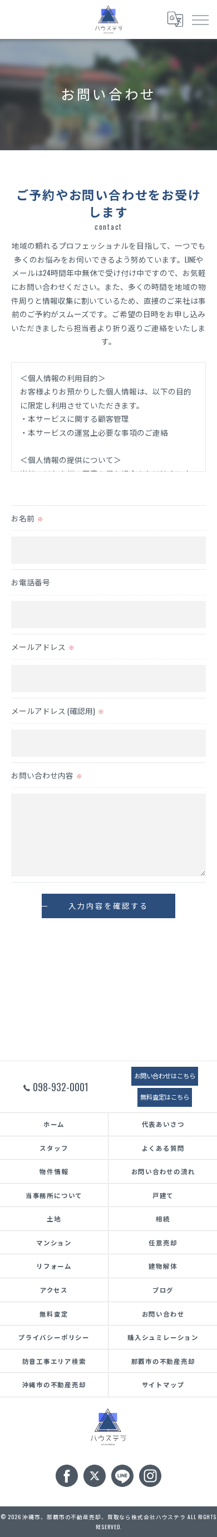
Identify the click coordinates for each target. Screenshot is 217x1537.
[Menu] (200, 19)
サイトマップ (163, 1384)
